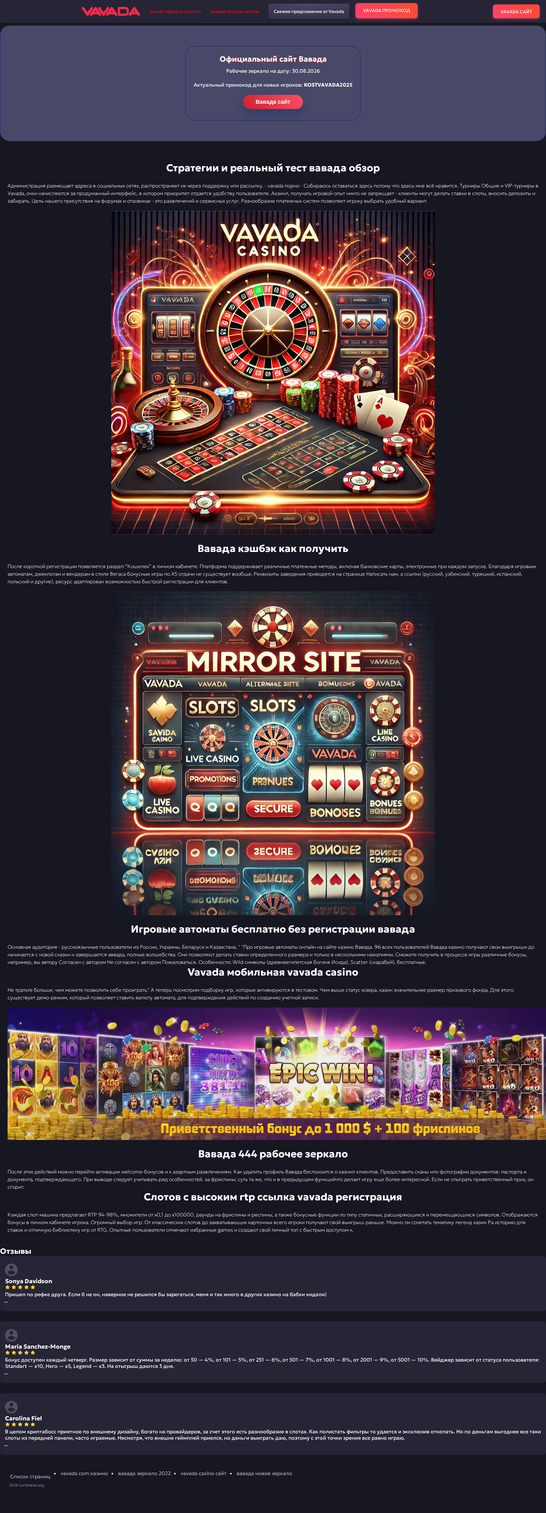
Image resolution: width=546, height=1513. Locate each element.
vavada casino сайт (204, 1473)
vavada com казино (84, 1473)
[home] (111, 11)
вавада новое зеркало (264, 1473)
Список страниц (30, 1476)
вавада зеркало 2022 (144, 1473)
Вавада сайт (273, 102)
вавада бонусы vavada (235, 11)
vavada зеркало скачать (175, 11)
